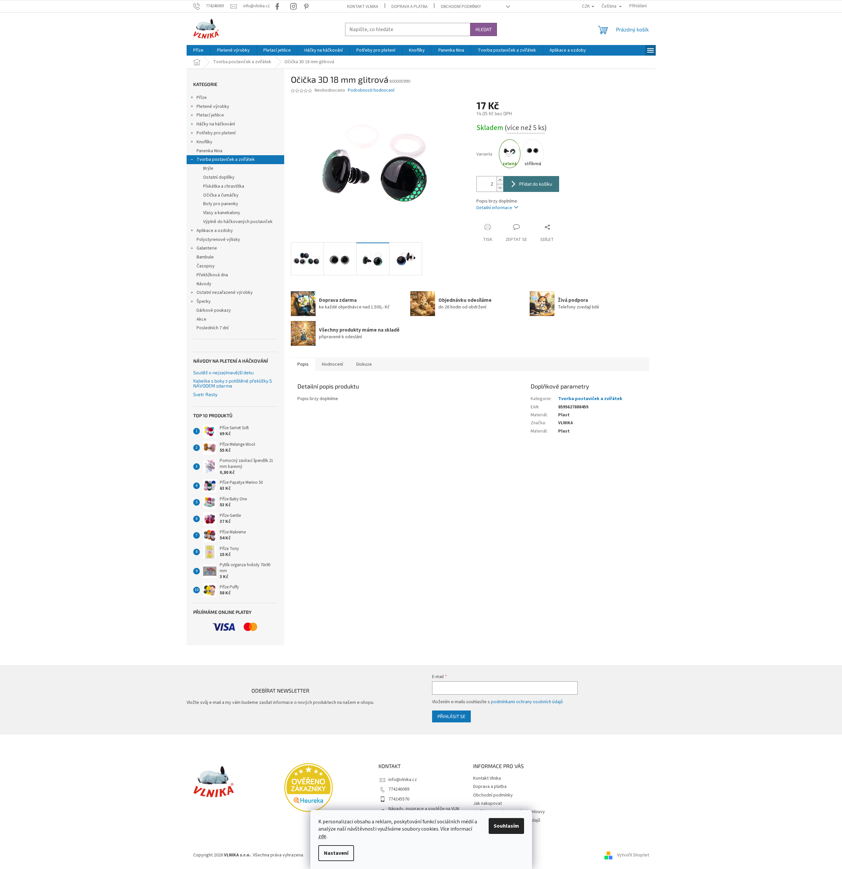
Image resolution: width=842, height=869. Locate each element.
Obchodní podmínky (461, 7)
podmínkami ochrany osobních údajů (527, 702)
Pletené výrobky (213, 106)
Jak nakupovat (487, 803)
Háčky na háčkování (216, 124)
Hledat (483, 29)
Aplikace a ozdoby (215, 230)
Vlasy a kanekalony (221, 212)
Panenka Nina (209, 151)
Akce (201, 319)
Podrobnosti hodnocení (371, 90)
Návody (204, 284)
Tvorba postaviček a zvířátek (226, 159)
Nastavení (336, 853)
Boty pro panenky (220, 204)
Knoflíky (204, 142)
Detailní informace (494, 208)
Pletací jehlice (210, 115)
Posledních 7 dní (213, 328)
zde (322, 836)
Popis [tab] (303, 364)
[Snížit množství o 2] (500, 188)
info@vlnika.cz (402, 779)
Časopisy (206, 266)
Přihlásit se (451, 716)
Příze (202, 97)
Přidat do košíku (535, 184)
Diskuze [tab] (364, 364)
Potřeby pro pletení (216, 133)
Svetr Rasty (205, 394)
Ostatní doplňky (219, 177)
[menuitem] (198, 50)
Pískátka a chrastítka (223, 186)
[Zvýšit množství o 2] (500, 180)
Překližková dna (212, 275)
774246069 (398, 789)
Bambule (205, 257)
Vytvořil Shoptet (633, 855)
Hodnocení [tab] (332, 364)
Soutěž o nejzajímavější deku (223, 372)
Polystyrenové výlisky (218, 239)
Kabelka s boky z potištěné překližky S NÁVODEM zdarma (232, 383)
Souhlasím (506, 826)
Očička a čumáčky (221, 195)
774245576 (398, 799)
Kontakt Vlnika (362, 7)
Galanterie (207, 248)
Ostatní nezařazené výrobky (225, 292)
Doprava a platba (409, 7)
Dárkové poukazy (214, 310)
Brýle (208, 168)
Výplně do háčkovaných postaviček (238, 221)
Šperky (204, 301)
